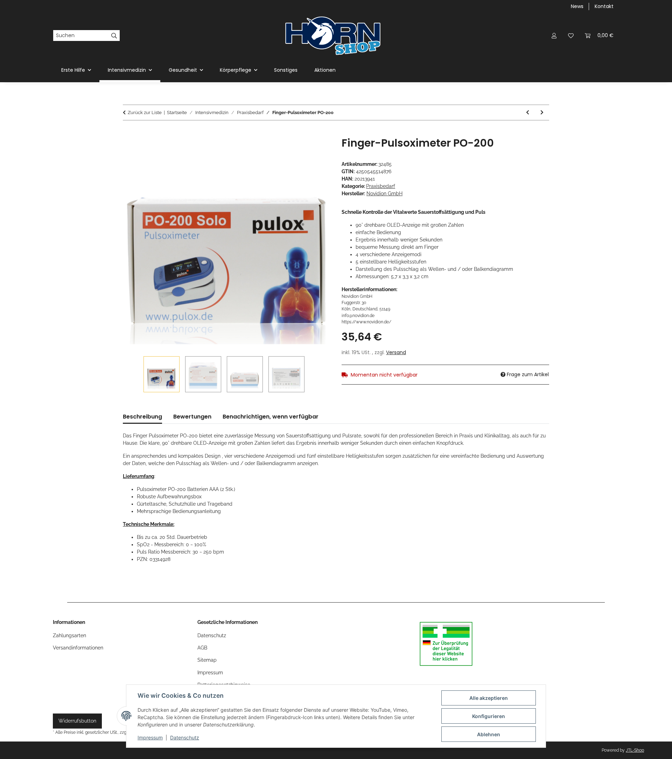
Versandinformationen (78, 648)
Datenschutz (184, 737)
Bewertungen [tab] (192, 417)
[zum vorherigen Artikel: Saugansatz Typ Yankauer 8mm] (527, 112)
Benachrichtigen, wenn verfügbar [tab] (270, 417)
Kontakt (604, 6)
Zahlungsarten (69, 635)
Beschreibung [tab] (142, 417)
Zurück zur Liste (145, 112)
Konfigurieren (488, 716)
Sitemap (207, 660)
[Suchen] (114, 36)
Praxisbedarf (380, 186)
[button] (554, 35)
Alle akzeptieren (488, 698)
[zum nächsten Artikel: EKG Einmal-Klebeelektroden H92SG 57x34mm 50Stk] (542, 112)
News (577, 6)
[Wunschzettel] (570, 35)
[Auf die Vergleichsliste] (297, 150)
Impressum (150, 737)
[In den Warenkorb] (128, 133)
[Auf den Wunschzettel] (315, 150)
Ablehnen (488, 734)
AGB (202, 648)
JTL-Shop (635, 750)
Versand (396, 352)
